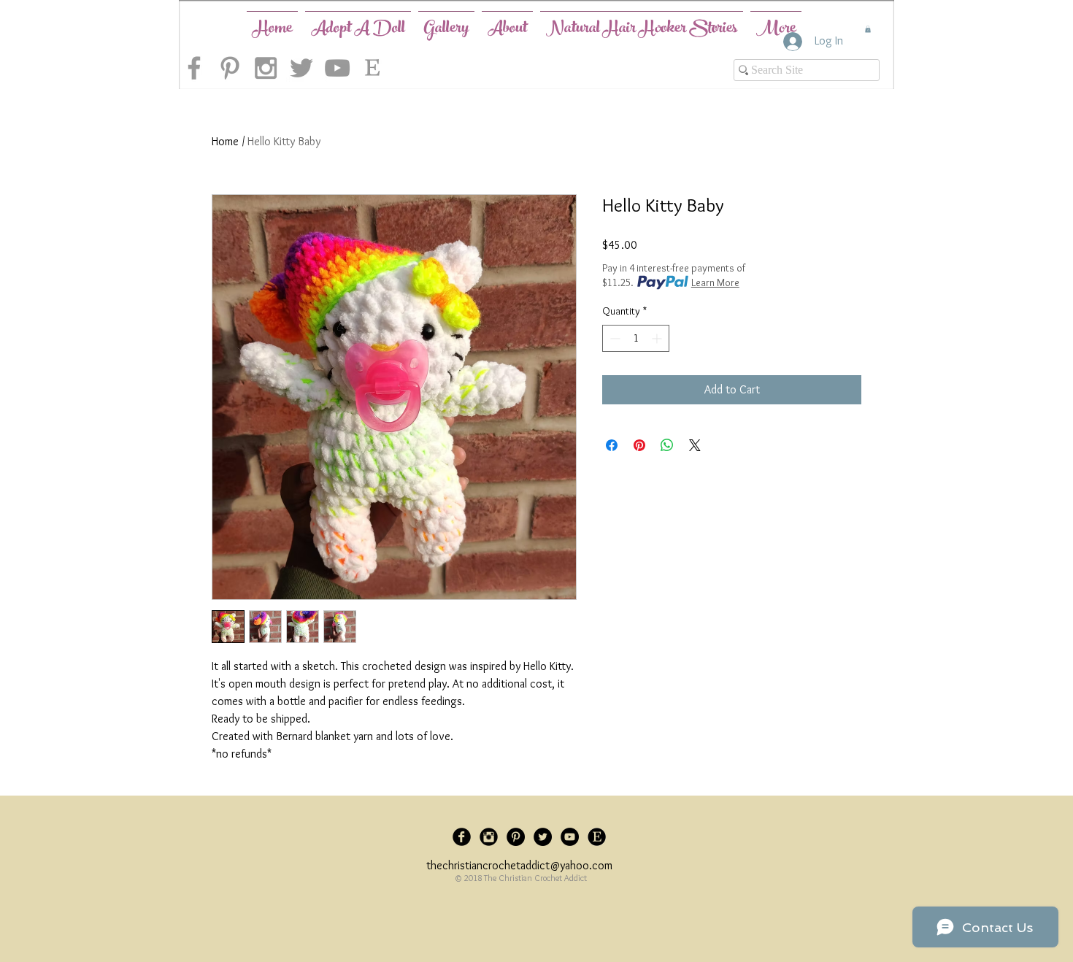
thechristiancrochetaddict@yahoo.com (519, 865)
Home (225, 141)
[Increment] (658, 338)
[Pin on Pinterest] (639, 445)
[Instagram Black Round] (489, 837)
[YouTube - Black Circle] (570, 837)
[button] (868, 29)
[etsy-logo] (373, 68)
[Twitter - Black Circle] (543, 837)
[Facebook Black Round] (462, 837)
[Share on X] (695, 445)
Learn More (715, 282)
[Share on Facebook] (611, 445)
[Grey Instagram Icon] (265, 68)
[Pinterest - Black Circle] (516, 837)
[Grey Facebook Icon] (194, 68)
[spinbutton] (636, 338)
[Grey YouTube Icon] (337, 68)
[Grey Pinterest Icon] (230, 68)
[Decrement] (613, 338)
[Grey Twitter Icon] (301, 68)
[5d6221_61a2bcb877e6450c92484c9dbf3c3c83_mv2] (597, 837)
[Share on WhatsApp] (667, 445)
